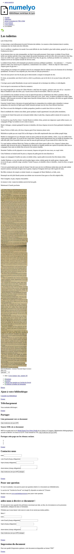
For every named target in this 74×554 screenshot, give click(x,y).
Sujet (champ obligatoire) (8, 462)
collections (8, 19)
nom (2, 455)
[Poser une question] (18, 382)
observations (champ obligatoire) (11, 468)
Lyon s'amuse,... (9, 24)
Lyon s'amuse (9, 23)
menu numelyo (9, 2)
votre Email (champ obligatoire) (10, 459)
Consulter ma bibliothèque (9, 396)
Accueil (7, 17)
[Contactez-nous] (8, 381)
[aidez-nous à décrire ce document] (15, 384)
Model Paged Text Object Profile (28, 430)
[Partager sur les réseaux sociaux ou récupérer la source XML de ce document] (8, 379)
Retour (3, 387)
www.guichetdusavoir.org (19, 493)
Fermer (3, 399)
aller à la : (4, 370)
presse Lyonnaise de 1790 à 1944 (15, 21)
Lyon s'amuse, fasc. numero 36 (18, 376)
